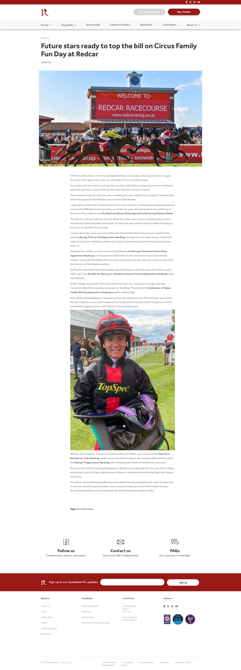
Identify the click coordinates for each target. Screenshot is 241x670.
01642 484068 (150, 12)
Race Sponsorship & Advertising (95, 623)
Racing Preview (85, 508)
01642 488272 (130, 620)
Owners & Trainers (120, 24)
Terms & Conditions (109, 662)
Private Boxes (88, 617)
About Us (193, 24)
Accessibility (128, 662)
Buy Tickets (184, 11)
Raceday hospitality (90, 606)
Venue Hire (146, 24)
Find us (44, 611)
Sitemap (124, 665)
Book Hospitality (108, 665)
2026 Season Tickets (183, 662)
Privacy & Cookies (146, 662)
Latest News (170, 24)
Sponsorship (93, 24)
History (44, 623)
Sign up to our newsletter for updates (73, 582)
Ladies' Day (164, 662)
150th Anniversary (49, 628)
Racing (45, 24)
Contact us (45, 606)
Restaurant (86, 611)
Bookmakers (46, 634)
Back (46, 38)
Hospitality (67, 24)
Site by (64, 662)
